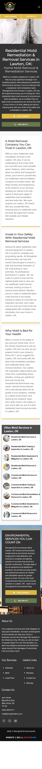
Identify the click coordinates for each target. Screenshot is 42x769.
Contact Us (30, 692)
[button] (39, 6)
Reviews (29, 686)
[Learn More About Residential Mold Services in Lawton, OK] (21, 452)
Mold (7, 686)
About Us (30, 681)
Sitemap (29, 697)
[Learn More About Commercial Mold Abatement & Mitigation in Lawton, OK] (21, 519)
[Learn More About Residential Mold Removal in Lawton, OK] (21, 481)
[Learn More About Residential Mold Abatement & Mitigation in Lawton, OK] (21, 471)
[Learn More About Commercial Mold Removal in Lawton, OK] (21, 529)
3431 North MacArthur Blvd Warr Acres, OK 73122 (8, 715)
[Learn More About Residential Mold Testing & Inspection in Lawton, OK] (21, 462)
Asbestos (9, 681)
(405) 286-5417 (8, 723)
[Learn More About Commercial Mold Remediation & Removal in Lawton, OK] (21, 509)
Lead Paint (9, 692)
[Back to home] (10, 7)
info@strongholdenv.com (12, 727)
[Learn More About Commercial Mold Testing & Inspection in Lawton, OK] (21, 500)
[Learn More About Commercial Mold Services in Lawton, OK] (21, 490)
